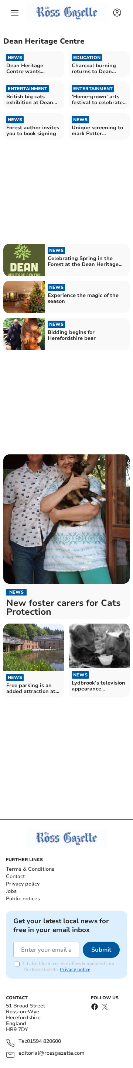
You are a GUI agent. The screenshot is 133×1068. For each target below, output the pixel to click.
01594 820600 (44, 1041)
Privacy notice (75, 969)
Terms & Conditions (30, 869)
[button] (15, 13)
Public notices (23, 898)
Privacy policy (23, 883)
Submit (101, 950)
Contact (15, 876)
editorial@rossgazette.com (51, 1053)
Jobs (11, 891)
